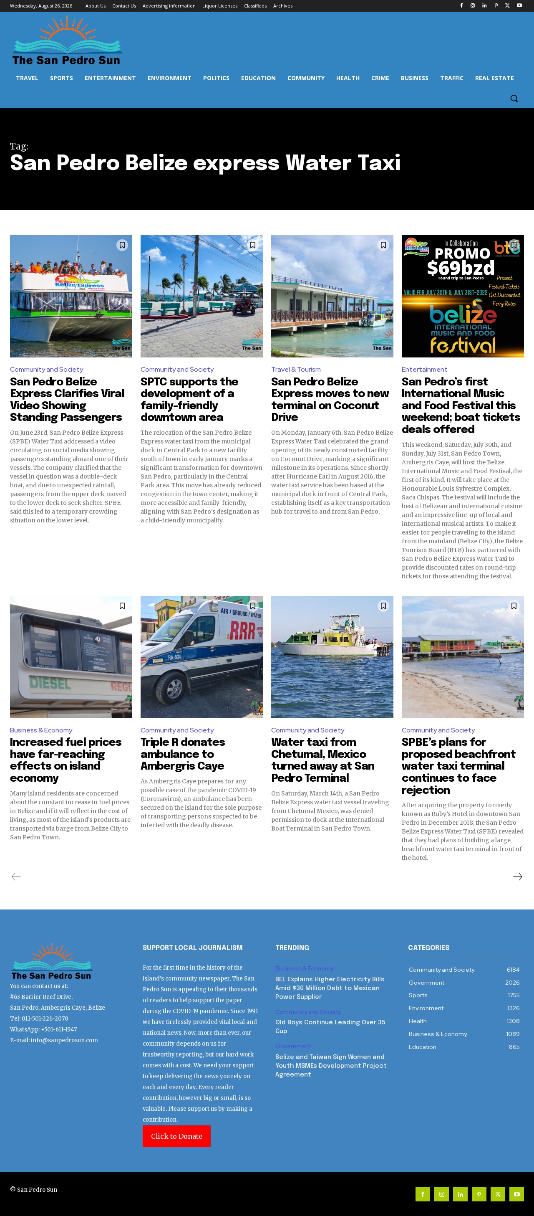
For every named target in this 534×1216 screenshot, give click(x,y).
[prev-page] (16, 877)
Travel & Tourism (296, 369)
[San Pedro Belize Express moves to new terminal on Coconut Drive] (332, 296)
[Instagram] (473, 6)
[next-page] (517, 877)
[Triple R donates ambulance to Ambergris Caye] (202, 657)
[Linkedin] (484, 6)
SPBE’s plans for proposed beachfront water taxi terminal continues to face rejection (459, 766)
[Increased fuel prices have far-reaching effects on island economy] (71, 657)
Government (293, 1046)
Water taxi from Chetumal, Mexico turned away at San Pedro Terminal (322, 760)
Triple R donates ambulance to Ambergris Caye (183, 754)
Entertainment (425, 369)
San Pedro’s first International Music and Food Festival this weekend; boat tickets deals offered (461, 406)
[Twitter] (507, 6)
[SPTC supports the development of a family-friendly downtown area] (202, 296)
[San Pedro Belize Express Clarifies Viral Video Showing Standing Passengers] (71, 296)
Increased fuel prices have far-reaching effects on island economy (65, 760)
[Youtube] (519, 6)
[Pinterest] (496, 6)
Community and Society (46, 369)
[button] (514, 98)
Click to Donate (176, 1136)
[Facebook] (461, 6)
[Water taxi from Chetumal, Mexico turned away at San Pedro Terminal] (332, 657)
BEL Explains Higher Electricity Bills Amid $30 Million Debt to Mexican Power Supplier (330, 988)
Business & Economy (41, 730)
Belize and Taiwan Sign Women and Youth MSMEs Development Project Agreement (331, 1066)
